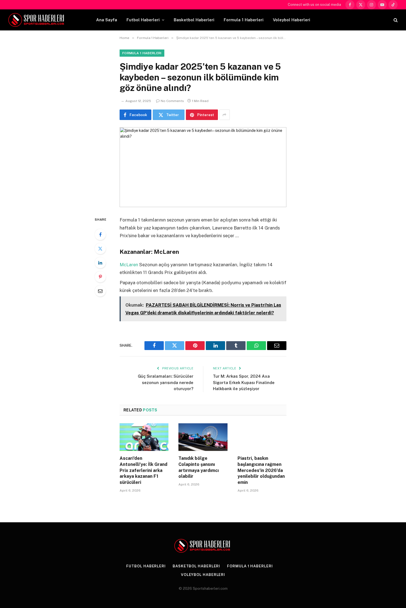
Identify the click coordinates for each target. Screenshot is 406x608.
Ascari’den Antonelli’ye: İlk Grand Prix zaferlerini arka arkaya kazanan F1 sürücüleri (143, 470)
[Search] (395, 20)
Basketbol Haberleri (194, 19)
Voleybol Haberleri (291, 19)
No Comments (172, 101)
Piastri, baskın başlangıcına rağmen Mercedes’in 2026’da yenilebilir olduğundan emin (261, 470)
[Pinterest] (100, 276)
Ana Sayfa (106, 19)
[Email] (100, 290)
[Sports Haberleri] (37, 20)
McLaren (129, 264)
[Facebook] (100, 234)
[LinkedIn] (100, 262)
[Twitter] (100, 248)
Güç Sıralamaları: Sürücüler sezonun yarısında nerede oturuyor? (165, 382)
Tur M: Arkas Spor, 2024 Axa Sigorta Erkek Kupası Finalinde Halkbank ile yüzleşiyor (244, 382)
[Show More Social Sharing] (224, 114)
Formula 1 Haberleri (243, 19)
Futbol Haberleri (143, 19)
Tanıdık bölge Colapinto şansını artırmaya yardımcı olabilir (198, 467)
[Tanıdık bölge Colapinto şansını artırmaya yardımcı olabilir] (202, 437)
